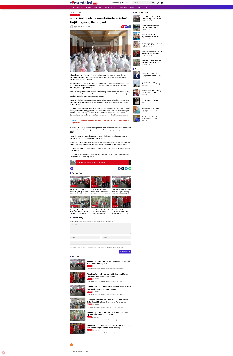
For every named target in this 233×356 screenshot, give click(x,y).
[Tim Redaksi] (83, 3)
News (78, 15)
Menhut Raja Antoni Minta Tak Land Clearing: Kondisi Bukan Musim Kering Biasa (79, 191)
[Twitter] (122, 168)
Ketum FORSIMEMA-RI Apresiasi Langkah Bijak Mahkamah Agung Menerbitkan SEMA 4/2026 (152, 44)
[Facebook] (119, 168)
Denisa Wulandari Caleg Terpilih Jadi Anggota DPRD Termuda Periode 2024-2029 (151, 74)
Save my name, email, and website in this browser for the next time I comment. (98, 247)
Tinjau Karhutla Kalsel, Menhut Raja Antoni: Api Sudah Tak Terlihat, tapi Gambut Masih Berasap (120, 211)
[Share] (129, 26)
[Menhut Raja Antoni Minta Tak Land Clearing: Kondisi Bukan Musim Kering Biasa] (80, 182)
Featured (73, 15)
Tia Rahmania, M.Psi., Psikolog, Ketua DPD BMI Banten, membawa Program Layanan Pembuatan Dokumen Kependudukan (151, 92)
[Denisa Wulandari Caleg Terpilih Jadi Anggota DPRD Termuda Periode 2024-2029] (136, 75)
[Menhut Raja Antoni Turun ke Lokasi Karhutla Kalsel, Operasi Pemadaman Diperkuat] (100, 202)
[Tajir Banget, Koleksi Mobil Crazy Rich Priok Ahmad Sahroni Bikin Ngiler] (136, 118)
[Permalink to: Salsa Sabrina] (72, 26)
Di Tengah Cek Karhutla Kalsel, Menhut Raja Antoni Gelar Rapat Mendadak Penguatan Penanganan (79, 211)
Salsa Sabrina (78, 26)
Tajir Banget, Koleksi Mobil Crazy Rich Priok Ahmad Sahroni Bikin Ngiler (150, 118)
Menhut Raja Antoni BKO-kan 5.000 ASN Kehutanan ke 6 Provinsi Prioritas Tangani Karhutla (121, 191)
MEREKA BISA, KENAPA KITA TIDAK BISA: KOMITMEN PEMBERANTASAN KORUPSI (150, 109)
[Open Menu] (162, 3)
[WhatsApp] (129, 168)
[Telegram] (126, 168)
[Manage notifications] (3, 352)
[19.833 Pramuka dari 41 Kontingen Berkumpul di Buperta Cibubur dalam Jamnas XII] (136, 36)
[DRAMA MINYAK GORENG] (136, 101)
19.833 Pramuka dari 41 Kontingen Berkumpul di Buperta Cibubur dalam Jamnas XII (150, 35)
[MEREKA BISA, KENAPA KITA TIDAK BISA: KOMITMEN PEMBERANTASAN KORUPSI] (136, 109)
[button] (153, 2)
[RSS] (71, 344)
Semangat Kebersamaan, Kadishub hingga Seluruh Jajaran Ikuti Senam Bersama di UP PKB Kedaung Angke (151, 26)
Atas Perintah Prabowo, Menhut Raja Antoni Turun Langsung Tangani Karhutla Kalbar (100, 191)
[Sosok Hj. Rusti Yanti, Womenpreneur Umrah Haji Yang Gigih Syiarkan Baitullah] (136, 83)
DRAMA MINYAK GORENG (150, 100)
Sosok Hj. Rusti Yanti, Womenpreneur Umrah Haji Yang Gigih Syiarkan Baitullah (151, 83)
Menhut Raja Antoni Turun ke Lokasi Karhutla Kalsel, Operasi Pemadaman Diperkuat (100, 211)
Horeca (94, 206)
